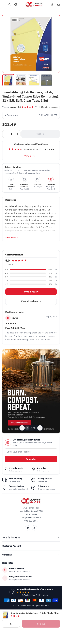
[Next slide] (40, 428)
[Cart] (58, 4)
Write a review (31, 291)
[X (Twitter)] (34, 527)
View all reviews (29, 301)
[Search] (9, 4)
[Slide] (31, 391)
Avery (13, 107)
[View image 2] (21, 80)
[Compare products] (16, 4)
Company (7, 554)
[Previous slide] (22, 428)
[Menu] (3, 4)
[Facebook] (27, 527)
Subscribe (31, 459)
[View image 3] (34, 80)
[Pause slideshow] (27, 428)
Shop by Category (11, 537)
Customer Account (11, 546)
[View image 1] (8, 80)
